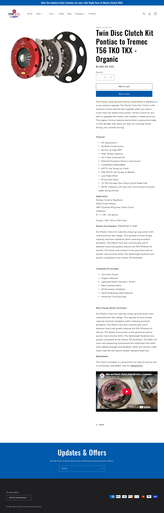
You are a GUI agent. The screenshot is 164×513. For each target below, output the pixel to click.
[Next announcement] (157, 2)
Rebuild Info (137, 365)
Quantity (99, 72)
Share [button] (101, 425)
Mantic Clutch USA (20, 506)
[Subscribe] (102, 468)
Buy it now (124, 94)
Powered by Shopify (34, 506)
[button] (144, 14)
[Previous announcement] (7, 2)
